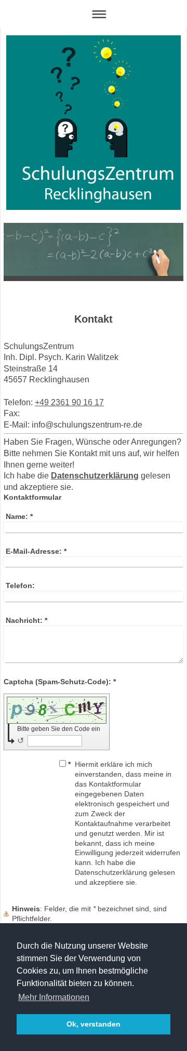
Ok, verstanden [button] (93, 1024)
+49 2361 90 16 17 (69, 402)
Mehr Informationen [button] (53, 997)
